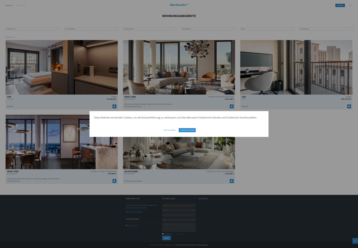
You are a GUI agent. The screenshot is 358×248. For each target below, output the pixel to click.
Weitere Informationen (107, 121)
